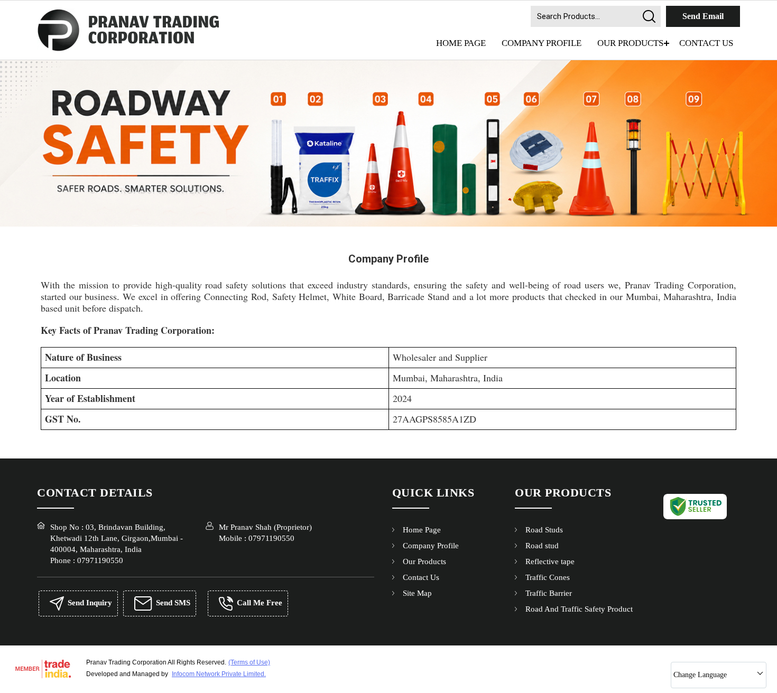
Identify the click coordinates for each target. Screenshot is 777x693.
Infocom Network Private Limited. (219, 674)
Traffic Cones (547, 577)
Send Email (703, 16)
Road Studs (544, 530)
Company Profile (541, 43)
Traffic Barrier (548, 593)
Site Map (417, 593)
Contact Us (706, 43)
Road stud (542, 545)
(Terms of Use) (249, 662)
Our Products (630, 43)
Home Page (461, 43)
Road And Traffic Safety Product (579, 609)
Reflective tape (550, 561)
